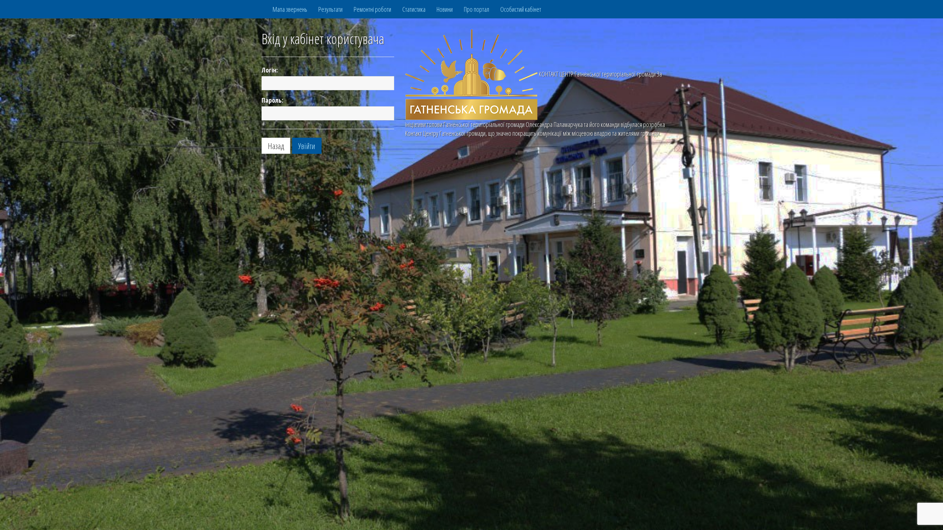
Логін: (270, 70)
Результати (330, 9)
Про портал (476, 9)
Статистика (413, 9)
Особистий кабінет (520, 9)
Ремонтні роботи (372, 9)
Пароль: (272, 100)
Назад (276, 145)
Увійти (306, 145)
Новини (445, 9)
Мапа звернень (290, 9)
